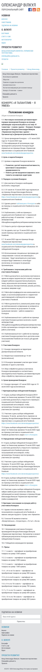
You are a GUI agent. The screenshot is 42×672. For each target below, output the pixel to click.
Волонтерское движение (10, 77)
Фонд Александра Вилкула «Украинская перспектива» (20, 74)
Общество (6, 79)
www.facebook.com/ (9, 153)
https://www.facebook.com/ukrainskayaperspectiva (20, 197)
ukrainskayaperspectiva (24, 153)
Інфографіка (6, 22)
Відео (4, 43)
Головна (5, 69)
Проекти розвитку (18, 69)
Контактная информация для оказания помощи (17, 88)
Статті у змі (6, 37)
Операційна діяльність (10, 56)
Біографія (5, 33)
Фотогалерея (6, 40)
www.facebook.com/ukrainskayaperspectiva (17, 244)
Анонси (4, 19)
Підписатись (21, 621)
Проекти (5, 59)
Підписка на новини (10, 25)
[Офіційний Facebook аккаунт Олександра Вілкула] (30, 9)
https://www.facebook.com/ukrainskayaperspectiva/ (20, 423)
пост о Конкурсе (31, 435)
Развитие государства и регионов (13, 82)
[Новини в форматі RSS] (38, 9)
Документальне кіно (9, 85)
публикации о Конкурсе (26, 204)
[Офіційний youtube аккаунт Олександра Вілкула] (34, 9)
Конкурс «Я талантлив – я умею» (12, 90)
